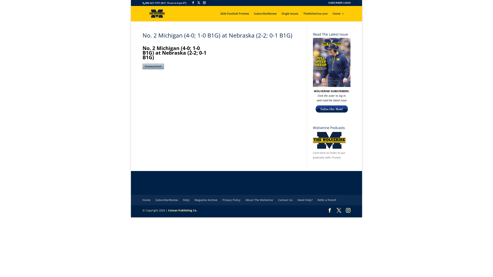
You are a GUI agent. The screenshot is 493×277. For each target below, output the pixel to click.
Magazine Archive (206, 200)
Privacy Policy (231, 200)
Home (336, 13)
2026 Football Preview (234, 13)
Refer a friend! (327, 200)
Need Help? (305, 200)
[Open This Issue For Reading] (331, 62)
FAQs (186, 200)
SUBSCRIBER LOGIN (339, 3)
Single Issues (290, 13)
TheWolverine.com (315, 13)
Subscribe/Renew (265, 13)
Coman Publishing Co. (182, 210)
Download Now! (153, 66)
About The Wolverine (259, 200)
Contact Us (285, 200)
